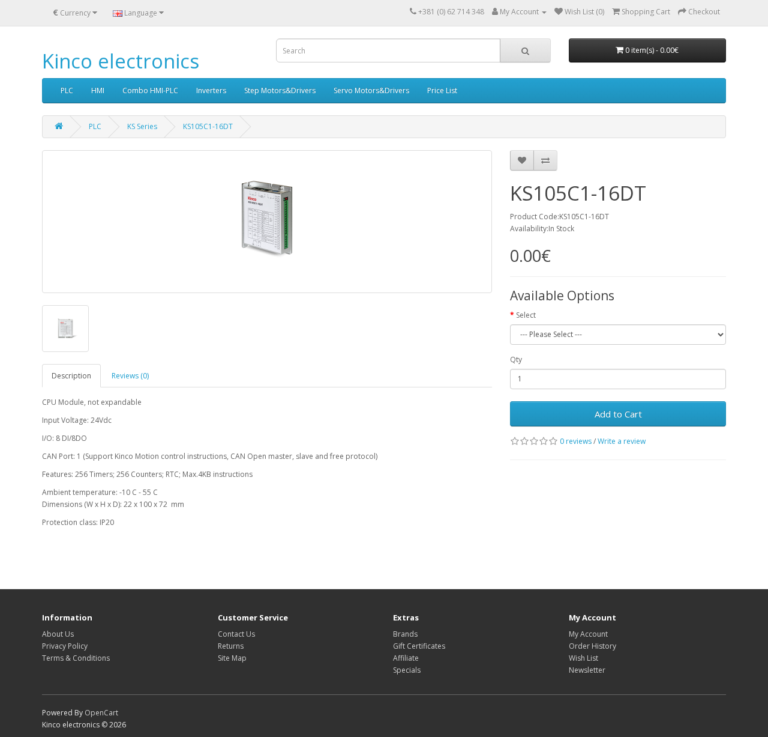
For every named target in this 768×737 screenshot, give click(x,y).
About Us (58, 634)
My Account (588, 634)
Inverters (211, 90)
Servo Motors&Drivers (371, 90)
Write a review (622, 441)
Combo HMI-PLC (150, 90)
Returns (231, 646)
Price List (442, 90)
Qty (516, 359)
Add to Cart (618, 414)
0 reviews (576, 441)
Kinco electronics (120, 60)
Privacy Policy (65, 646)
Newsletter (587, 670)
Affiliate (406, 658)
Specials (407, 670)
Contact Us (236, 634)
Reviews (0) (130, 376)
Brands (405, 634)
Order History (592, 646)
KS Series (142, 126)
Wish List (583, 658)
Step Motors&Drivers (280, 90)
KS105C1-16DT (208, 126)
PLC (67, 90)
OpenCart (101, 713)
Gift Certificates (419, 646)
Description (71, 376)
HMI (97, 90)
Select (526, 315)
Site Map (232, 658)
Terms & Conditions (76, 658)
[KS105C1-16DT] (267, 221)
